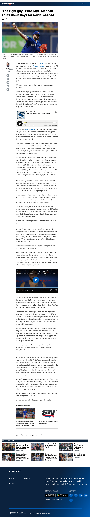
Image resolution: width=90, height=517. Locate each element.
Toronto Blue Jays (39, 66)
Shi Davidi (7, 68)
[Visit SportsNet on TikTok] (71, 500)
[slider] (37, 287)
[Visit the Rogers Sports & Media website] (18, 513)
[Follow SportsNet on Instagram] (86, 495)
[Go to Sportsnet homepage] (8, 4)
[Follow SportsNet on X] (71, 495)
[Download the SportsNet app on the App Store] (50, 495)
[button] (83, 4)
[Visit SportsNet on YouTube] (76, 495)
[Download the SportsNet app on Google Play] (62, 495)
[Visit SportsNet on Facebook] (81, 495)
